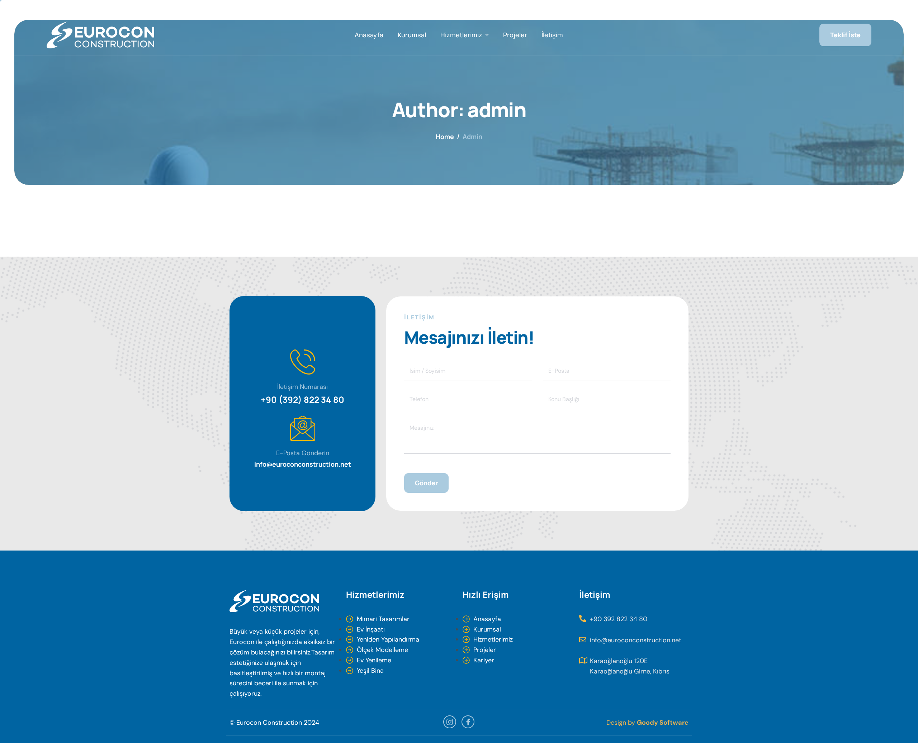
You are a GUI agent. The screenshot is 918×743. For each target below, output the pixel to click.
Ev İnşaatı (371, 629)
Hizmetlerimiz (461, 34)
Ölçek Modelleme (382, 650)
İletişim (552, 34)
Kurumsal (412, 34)
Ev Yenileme (374, 660)
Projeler (515, 34)
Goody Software (662, 722)
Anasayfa (369, 34)
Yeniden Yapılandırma (388, 639)
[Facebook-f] (468, 721)
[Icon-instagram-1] (449, 721)
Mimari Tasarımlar (383, 619)
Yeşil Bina (370, 670)
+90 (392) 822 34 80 (302, 399)
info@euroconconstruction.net (302, 464)
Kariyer (483, 660)
